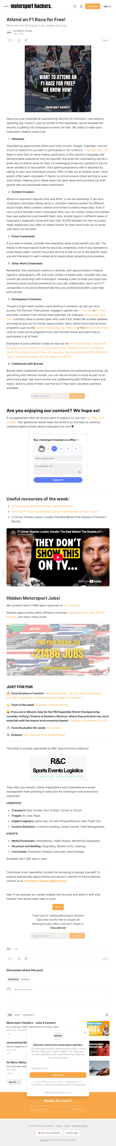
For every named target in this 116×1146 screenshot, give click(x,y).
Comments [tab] (13, 979)
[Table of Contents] (3, 573)
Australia (73, 612)
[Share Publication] (81, 6)
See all (12, 1082)
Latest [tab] (17, 1015)
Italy (92, 612)
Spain (84, 612)
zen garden (54, 727)
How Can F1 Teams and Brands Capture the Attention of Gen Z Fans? (55, 511)
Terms (67, 1125)
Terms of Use (71, 1081)
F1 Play (100, 310)
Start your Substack (50, 1133)
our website (71, 605)
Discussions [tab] (28, 1015)
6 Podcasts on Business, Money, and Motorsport (42, 506)
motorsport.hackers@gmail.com (45, 881)
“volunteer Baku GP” (96, 150)
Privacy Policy (79, 1084)
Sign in (107, 6)
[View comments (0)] (19, 40)
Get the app (72, 1133)
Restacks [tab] (25, 979)
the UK (100, 612)
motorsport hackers (22, 31)
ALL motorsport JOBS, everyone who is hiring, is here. (33, 1026)
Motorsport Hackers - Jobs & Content (31, 1022)
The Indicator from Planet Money (44, 735)
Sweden (12, 617)
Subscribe (92, 6)
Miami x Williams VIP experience (39, 348)
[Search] (75, 6)
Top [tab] (9, 1015)
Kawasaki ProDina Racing (52, 704)
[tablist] (19, 979)
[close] (85, 1032)
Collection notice (80, 1125)
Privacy (59, 1125)
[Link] (2, 410)
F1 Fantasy (85, 310)
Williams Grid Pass (97, 327)
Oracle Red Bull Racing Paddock (55, 327)
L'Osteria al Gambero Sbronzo (88, 720)
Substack (44, 1140)
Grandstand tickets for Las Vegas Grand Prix (43, 356)
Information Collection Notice (57, 1084)
